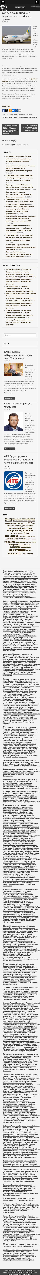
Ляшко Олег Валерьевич (12, 922)
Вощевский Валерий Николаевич (18, 674)
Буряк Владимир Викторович (20, 648)
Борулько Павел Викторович (14, 642)
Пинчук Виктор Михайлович (25, 1026)
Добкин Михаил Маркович (23, 745)
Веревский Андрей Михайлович (25, 662)
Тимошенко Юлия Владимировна (15, 1134)
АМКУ (7, 519)
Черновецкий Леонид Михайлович (16, 1207)
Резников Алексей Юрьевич (23, 1059)
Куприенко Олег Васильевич (14, 881)
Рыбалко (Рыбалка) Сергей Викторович (17, 1067)
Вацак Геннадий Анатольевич (14, 661)
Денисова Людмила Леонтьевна (23, 736)
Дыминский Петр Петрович (26, 755)
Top (35, 1270)
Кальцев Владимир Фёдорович (18, 806)
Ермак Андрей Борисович (29, 762)
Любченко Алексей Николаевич (22, 921)
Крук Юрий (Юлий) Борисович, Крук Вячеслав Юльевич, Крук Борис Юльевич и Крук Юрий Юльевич (20, 864)
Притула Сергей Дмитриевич (14, 1042)
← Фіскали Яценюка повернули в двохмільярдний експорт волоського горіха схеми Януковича (10, 129)
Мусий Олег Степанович (12, 960)
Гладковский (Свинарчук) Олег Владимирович (16, 696)
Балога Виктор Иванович (29, 604)
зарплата (24, 547)
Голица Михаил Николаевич (14, 704)
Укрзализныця (21, 542)
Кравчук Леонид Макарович (26, 858)
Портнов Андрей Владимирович (25, 1036)
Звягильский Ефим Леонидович (26, 781)
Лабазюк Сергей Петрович (13, 889)
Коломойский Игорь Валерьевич (15, 841)
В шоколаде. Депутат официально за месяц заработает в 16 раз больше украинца (19, 272)
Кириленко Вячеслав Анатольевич (16, 819)
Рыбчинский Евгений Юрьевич (15, 1069)
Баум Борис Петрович (11, 609)
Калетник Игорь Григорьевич (14, 805)
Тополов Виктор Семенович (13, 1142)
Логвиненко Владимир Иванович (25, 909)
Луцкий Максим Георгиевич (14, 919)
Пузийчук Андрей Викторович (27, 1047)
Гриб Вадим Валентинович (13, 712)
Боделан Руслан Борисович (26, 636)
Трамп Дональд (19, 1144)
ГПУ (30, 523)
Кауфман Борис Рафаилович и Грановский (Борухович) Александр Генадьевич (18, 813)
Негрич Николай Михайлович (25, 971)
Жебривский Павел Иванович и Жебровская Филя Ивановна (20, 770)
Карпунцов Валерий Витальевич (15, 810)
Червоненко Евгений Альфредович (26, 1206)
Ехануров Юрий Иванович (30, 766)
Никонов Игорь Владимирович (14, 979)
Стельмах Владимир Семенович (15, 1114)
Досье (24, 525)
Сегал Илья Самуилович (24, 1084)
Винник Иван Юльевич (11, 667)
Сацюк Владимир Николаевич (25, 1079)
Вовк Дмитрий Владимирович (22, 669)
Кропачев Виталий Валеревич (14, 863)
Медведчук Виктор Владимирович (15, 940)
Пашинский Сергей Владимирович (25, 1016)
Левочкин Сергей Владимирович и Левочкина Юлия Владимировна (20, 898)
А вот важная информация (13, 571)
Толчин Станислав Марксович (27, 1141)
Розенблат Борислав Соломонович (18, 1063)
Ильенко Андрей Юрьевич (27, 797)
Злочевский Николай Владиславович (17, 785)
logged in (13, 145)
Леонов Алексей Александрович (18, 900)
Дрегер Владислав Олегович (23, 750)
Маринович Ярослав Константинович (17, 931)
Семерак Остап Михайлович (13, 1091)
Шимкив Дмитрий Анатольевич (15, 1227)
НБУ (31, 530)
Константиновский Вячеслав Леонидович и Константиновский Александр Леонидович (20, 844)
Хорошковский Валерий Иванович (16, 1193)
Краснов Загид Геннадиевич (13, 859)
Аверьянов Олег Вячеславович (14, 576)
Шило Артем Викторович (28, 1226)
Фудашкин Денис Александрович (25, 1178)
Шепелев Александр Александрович (16, 1224)
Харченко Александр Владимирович (17, 1185)
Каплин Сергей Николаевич (22, 809)
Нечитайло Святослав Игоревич (24, 976)
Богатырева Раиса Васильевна (25, 629)
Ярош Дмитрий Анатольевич (19, 1257)
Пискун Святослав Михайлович (20, 1028)
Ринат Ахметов (14, 539)
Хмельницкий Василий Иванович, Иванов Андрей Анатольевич (19, 1187)
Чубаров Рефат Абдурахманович (15, 1211)
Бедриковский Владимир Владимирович (18, 614)
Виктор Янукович (20, 521)
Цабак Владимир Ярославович (14, 1198)
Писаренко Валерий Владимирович (16, 1028)
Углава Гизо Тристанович (13, 1161)
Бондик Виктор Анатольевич (25, 641)
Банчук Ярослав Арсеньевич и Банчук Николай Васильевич (20, 607)
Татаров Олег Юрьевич (21, 1129)
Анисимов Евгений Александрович (16, 586)
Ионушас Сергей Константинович (15, 801)
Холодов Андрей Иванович (21, 1190)
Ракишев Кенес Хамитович (20, 1056)
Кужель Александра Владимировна (16, 871)
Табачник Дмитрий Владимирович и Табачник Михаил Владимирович (21, 1127)
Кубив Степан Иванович (28, 869)
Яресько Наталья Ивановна (23, 1253)
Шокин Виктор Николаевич (24, 1234)
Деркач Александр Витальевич (18, 738)
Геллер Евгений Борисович (23, 689)
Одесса (20, 533)
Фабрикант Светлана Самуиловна (16, 1169)
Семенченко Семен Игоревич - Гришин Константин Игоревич (19, 1087)
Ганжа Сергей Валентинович (23, 686)
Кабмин (24, 528)
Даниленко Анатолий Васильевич (16, 727)
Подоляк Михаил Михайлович (15, 1033)
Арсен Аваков (15, 519)
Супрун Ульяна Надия (11, 1117)
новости (12, 553)
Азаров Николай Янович (20, 578)
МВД (20, 531)
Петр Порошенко (17, 534)
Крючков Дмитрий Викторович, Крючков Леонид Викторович (18, 868)
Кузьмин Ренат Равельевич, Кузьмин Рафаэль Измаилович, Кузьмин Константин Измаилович (20, 873)
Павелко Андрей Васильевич (14, 1003)
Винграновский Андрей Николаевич (24, 666)
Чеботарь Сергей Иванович (13, 1204)
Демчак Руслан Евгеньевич (21, 731)
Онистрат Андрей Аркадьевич (27, 991)
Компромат (12, 530)
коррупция (17, 550)
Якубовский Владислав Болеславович (17, 1250)
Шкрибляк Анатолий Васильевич (15, 1231)
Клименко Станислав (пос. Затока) (20, 824)
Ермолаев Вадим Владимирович (15, 764)
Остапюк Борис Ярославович (23, 996)
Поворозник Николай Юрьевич (25, 1031)
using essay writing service (15, 317)
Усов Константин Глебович (30, 1166)
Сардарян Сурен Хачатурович (14, 1078)
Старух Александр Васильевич (24, 1112)
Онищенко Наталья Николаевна (15, 994)
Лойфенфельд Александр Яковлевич (18, 911)
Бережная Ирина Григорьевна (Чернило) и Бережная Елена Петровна (21, 624)
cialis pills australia (13, 269)
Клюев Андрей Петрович (12, 828)
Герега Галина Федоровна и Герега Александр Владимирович (19, 693)
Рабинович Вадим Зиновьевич (15, 1054)
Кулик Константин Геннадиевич (15, 878)
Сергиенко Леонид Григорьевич (27, 1094)
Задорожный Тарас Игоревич (14, 780)
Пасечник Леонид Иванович (22, 1013)
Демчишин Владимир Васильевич (16, 732)
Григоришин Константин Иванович (26, 714)
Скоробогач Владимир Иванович (19, 1096)
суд (20, 553)
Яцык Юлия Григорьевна (24, 1260)
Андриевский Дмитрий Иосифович (23, 584)
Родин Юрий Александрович (14, 1063)
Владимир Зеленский (17, 523)
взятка (21, 544)
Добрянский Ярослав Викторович (15, 747)
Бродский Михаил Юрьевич (21, 644)
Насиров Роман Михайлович (14, 969)
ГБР (26, 523)
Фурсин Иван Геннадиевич (23, 1181)
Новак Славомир (24, 981)
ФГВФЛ (29, 542)
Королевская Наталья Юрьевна (14, 850)
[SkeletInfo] (20, 7)
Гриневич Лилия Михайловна (14, 715)
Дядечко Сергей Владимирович (15, 757)
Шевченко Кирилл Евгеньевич (24, 1223)
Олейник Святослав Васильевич (15, 988)
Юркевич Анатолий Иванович (15, 1244)
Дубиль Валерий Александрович (15, 752)
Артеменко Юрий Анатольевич (15, 591)
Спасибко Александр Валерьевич (15, 1109)
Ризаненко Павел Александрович (15, 1061)
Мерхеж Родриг (18, 949)
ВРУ (10, 521)
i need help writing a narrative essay (19, 301)
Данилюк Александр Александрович (20, 728)
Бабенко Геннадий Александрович (16, 601)
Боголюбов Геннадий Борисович (19, 631)
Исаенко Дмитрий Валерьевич (28, 802)
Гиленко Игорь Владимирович (19, 695)
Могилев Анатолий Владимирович (16, 952)
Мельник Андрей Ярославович (14, 944)
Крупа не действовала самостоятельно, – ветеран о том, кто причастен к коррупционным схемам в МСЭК (21, 218)
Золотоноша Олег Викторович (14, 786)
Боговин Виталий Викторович (14, 631)
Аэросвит (13, 114)
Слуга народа (31, 539)
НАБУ (25, 530)
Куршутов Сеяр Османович (13, 884)
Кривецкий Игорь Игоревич (24, 861)
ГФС (33, 523)
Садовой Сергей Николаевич (21, 1076)
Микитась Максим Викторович (27, 951)
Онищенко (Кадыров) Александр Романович (20, 993)
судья (25, 553)
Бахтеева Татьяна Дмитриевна (24, 611)
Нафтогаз (14, 533)
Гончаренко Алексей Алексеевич (15, 707)
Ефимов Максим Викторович (18, 765)
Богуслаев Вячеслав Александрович (15, 635)
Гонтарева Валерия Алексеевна (27, 705)
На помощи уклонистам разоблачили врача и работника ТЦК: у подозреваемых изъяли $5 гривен (20, 168)
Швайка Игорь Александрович (26, 1218)
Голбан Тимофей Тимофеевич (24, 702)
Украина (10, 541)
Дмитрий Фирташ (14, 526)
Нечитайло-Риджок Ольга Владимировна (19, 977)
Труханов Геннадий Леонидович (25, 1152)
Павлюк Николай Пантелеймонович (16, 1006)
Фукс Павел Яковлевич (11, 1179)
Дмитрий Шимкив (25, 114)
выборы (27, 545)
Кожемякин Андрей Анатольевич (27, 835)
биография (14, 544)
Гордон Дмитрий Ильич (30, 710)
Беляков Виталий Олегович (26, 621)
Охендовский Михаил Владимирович (17, 999)
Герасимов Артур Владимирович (15, 691)
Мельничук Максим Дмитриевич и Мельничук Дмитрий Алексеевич (18, 947)
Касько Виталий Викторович (18, 811)
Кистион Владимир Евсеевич (22, 820)
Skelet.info (20, 1272)
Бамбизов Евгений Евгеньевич (14, 606)
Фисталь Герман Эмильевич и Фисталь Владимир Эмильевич (19, 1175)
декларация (15, 547)
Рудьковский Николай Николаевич (22, 1066)
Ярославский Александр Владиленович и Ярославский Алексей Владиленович (18, 1255)
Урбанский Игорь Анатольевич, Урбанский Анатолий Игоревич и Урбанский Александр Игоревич (20, 1164)
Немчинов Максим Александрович (16, 972)
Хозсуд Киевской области (28, 117)
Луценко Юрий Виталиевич (28, 917)
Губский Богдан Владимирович (15, 720)
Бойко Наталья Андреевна (13, 637)
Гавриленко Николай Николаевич (16, 679)
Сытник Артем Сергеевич (12, 1122)
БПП (7, 521)
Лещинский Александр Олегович (17, 902)
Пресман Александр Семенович (15, 1037)
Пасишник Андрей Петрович (14, 1015)
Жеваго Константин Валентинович (21, 772)
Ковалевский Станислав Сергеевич (16, 832)
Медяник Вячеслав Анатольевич (23, 942)
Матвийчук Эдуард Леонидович (23, 936)
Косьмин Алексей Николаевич (27, 853)
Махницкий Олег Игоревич (13, 938)
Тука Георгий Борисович (12, 1154)
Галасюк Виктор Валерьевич (13, 684)
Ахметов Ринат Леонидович (25, 597)
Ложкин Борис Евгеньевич (13, 911)
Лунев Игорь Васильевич (24, 914)
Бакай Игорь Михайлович (21, 603)
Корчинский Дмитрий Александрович (20, 850)
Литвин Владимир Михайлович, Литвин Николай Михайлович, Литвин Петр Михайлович (20, 906)
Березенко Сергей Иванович (21, 626)
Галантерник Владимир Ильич (26, 683)
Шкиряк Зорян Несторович (23, 1229)
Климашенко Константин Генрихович (17, 822)
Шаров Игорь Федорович (12, 1216)
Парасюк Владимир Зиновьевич (15, 1010)
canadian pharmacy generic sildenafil (19, 277)
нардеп (28, 550)
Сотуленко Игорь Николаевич (24, 1107)
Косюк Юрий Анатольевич (13, 855)
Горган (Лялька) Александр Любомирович (18, 708)
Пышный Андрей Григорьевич (23, 1051)
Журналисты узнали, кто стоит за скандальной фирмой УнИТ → (29, 128)
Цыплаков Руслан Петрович (24, 1200)
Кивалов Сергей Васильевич (23, 817)
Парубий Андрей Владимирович (19, 1010)
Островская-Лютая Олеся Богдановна (17, 998)
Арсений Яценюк (28, 519)
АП (7, 114)
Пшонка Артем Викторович (13, 1049)
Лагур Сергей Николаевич (12, 896)
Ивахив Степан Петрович (12, 795)
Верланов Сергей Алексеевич (13, 664)
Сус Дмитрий (30, 1120)
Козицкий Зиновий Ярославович (15, 837)
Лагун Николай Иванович (26, 894)
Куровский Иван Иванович (23, 882)
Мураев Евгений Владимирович (25, 959)
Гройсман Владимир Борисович (25, 719)
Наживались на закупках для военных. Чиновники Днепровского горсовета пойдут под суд (19, 201)
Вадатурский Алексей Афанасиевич (16, 657)
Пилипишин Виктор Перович (14, 1024)
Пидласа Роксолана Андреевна (24, 1023)
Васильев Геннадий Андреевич (27, 659)
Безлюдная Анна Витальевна (14, 616)
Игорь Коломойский (10, 117)
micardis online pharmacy (15, 293)
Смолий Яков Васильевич (25, 1102)
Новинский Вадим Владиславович (16, 982)
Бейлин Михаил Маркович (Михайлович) (20, 617)
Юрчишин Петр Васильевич (23, 1246)
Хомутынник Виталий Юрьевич (15, 1191)
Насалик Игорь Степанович (26, 968)
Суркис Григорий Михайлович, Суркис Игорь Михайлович (19, 1120)
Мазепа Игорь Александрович (14, 926)
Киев (30, 528)
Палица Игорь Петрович (30, 1008)
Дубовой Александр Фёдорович (19, 753)
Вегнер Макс (31, 661)
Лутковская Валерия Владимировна (17, 916)
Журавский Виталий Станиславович (18, 773)
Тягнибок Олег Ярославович (25, 1157)
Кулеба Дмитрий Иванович (23, 876)
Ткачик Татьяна (19, 1137)
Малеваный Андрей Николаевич (25, 929)
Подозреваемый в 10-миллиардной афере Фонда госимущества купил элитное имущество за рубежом (19, 177)
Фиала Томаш (26, 1171)
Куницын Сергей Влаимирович (27, 879)
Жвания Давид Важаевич (13, 769)
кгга (29, 547)
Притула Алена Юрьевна (24, 1041)
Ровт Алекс (33, 1061)
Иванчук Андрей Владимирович (16, 792)
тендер (30, 553)
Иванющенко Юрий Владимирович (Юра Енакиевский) (21, 792)
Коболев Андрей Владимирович (25, 830)
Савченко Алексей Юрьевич (13, 1074)
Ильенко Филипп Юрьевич (13, 798)
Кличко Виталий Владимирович (26, 827)
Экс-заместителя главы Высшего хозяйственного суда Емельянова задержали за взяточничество (19, 158)
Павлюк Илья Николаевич (24, 1005)
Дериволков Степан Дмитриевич (15, 737)
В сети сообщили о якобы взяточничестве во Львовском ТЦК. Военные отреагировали (19, 194)
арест (34, 542)
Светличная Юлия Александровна (16, 1081)
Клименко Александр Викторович (16, 823)
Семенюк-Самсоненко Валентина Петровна (19, 1089)
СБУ (24, 538)
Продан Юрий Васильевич (13, 1046)
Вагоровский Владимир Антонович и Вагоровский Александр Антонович (17, 655)
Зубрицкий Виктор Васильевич (27, 788)
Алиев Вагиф (23, 579)
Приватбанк (22, 536)
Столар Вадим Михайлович (29, 1116)
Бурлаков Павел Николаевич (21, 647)
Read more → (9, 398)
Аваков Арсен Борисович (25, 574)
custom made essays (13, 310)
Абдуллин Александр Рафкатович (18, 572)
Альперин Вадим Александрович (19, 580)
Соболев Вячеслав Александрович (15, 1104)
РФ (5, 539)
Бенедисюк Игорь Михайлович (15, 623)
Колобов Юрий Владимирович (23, 840)
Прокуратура (31, 536)
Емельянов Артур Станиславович (16, 760)
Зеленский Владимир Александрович (17, 783)
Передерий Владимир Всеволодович (16, 1018)
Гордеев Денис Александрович (19, 709)
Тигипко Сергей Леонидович (26, 1132)
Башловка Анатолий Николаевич (15, 613)
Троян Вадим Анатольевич (22, 1149)
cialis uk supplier (12, 286)
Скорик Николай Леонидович (14, 1096)
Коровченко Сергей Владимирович (26, 848)
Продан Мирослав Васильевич (24, 1044)
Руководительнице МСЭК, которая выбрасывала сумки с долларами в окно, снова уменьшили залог (19, 187)
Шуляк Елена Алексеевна (19, 1239)
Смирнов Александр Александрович (15, 1100)
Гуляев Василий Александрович (18, 721)
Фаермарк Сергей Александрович (20, 1170)
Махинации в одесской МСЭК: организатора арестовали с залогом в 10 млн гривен (21, 247)
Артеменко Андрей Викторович (25, 589)
